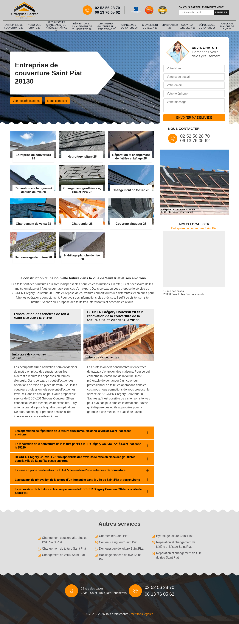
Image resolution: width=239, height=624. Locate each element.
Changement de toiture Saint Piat (64, 548)
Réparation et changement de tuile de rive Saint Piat (179, 555)
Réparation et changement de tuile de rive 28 (82, 26)
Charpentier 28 (170, 26)
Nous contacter (57, 100)
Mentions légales (142, 614)
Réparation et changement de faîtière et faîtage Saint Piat (175, 544)
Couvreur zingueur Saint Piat (118, 542)
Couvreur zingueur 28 (187, 26)
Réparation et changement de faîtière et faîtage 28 (56, 26)
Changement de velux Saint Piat (63, 554)
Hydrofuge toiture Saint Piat (174, 535)
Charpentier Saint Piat (113, 535)
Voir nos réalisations (26, 100)
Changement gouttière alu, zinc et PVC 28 (106, 26)
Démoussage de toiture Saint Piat (121, 548)
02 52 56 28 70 (107, 8)
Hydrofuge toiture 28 (34, 26)
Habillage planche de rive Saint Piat (120, 557)
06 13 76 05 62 (107, 12)
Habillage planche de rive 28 (227, 26)
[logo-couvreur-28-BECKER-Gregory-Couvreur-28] (24, 10)
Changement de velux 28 (150, 26)
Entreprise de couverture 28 (13, 26)
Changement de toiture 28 (129, 26)
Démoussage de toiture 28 (207, 26)
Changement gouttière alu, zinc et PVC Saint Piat (64, 540)
